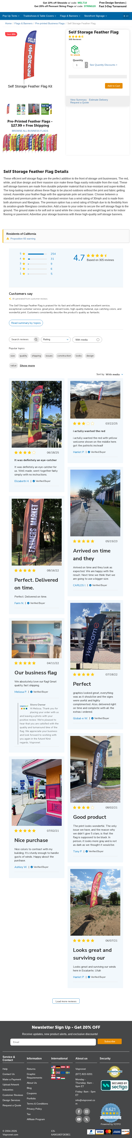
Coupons (32, 1093)
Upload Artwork (11, 1084)
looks (79, 355)
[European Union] (63, 1072)
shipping (36, 355)
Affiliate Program (36, 1119)
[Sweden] (68, 1072)
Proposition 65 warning (22, 238)
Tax (29, 1114)
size (12, 355)
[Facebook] (78, 1111)
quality (23, 355)
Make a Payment (12, 1079)
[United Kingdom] (58, 1072)
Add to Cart (114, 85)
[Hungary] (63, 1078)
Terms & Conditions (37, 1103)
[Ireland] (53, 1072)
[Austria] (63, 1066)
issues (49, 355)
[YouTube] (78, 1119)
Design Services (11, 1100)
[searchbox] (21, 339)
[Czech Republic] (58, 1078)
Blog (29, 1088)
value (13, 365)
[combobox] (56, 340)
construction (64, 355)
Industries (8, 1089)
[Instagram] (86, 1111)
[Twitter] (86, 1119)
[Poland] (53, 1078)
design (90, 355)
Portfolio (31, 1098)
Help (5, 1069)
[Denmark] (53, 1075)
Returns (31, 1069)
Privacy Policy (34, 1108)
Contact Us (9, 1074)
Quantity (78, 60)
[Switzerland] (68, 1066)
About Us (32, 1082)
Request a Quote (12, 1105)
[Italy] (53, 1069)
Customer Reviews (13, 1095)
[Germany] (58, 1066)
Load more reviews (66, 1001)
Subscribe (109, 1041)
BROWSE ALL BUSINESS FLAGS (30, 130)
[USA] (53, 1066)
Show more (27, 366)
